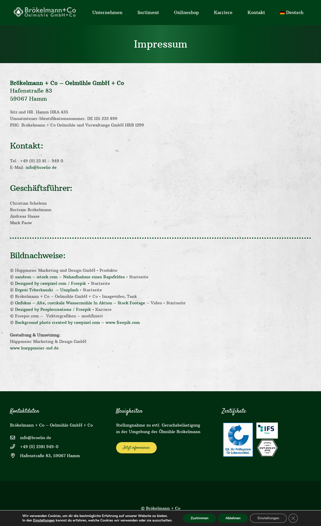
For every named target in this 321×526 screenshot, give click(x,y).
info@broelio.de (40, 167)
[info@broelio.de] (15, 437)
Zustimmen (199, 518)
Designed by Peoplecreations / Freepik (53, 309)
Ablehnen (232, 518)
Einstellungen (44, 520)
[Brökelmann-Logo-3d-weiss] (46, 13)
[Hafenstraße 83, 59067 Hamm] (15, 455)
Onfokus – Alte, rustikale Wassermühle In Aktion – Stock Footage (80, 302)
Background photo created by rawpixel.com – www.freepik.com (77, 322)
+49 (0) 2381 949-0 (39, 446)
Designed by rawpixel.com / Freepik (51, 283)
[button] (125, 12)
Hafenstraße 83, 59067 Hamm (50, 455)
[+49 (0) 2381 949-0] (15, 446)
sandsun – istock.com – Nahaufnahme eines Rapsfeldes (70, 276)
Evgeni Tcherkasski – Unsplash (46, 289)
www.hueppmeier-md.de (34, 347)
